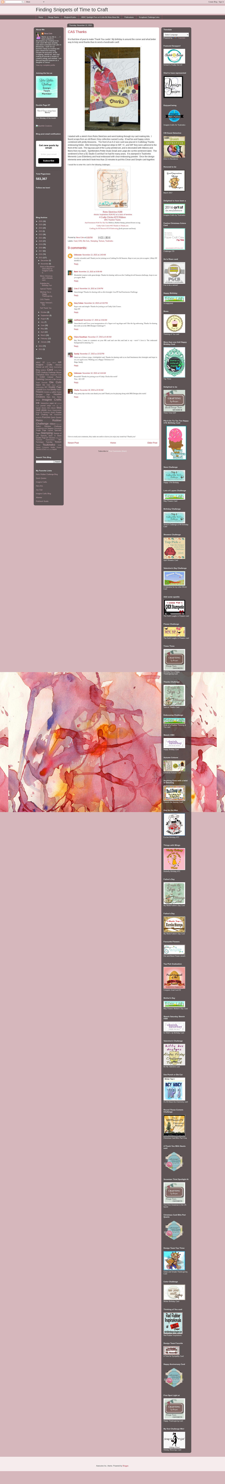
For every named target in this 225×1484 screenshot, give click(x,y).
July (42, 322)
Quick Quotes (56, 417)
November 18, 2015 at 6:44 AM (94, 373)
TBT (59, 440)
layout (38, 408)
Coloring (40, 379)
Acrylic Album (51, 362)
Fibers (59, 390)
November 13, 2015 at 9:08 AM (90, 272)
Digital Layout (56, 385)
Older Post (152, 443)
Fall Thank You (45, 308)
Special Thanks (46, 289)
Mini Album (51, 408)
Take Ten (58, 438)
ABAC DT (40, 362)
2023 (41, 231)
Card (75, 241)
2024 (41, 228)
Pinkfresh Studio (49, 412)
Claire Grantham (80, 337)
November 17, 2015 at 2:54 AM (95, 320)
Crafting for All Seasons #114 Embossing (103, 228)
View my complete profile (45, 65)
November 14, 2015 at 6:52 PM (96, 303)
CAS (80, 241)
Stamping (94, 241)
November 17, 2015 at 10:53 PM (92, 354)
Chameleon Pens (42, 375)
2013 (41, 349)
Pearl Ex (39, 412)
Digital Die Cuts (43, 385)
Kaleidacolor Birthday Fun (46, 284)
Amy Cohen (78, 303)
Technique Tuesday (44, 442)
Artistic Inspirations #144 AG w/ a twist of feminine (113, 215)
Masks (44, 408)
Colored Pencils (54, 377)
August (44, 319)
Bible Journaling (55, 367)
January (44, 342)
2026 (41, 221)
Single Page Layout (44, 430)
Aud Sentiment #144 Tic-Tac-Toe (97, 223)
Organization (56, 410)
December (45, 260)
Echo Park (46, 389)
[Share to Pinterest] (109, 237)
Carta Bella (57, 370)
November (45, 264)
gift (51, 392)
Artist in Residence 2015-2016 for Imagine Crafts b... (47, 270)
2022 (41, 234)
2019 (41, 244)
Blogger (125, 1466)
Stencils (44, 436)
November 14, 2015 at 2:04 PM (91, 288)
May (43, 329)
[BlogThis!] (102, 237)
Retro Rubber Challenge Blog (47, 474)
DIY (46, 387)
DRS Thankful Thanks (112, 220)
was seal (49, 449)
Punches (46, 417)
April (43, 332)
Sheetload (57, 428)
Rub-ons (58, 424)
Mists (59, 408)
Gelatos (46, 392)
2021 (41, 238)
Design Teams (53, 17)
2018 (41, 248)
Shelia (76, 390)
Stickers (52, 438)
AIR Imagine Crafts (48, 363)
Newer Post (73, 443)
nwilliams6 (78, 320)
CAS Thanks (45, 299)
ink (38, 402)
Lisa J (76, 288)
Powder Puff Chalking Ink (48, 413)
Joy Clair (39, 490)
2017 (41, 251)
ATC (46, 367)
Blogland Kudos (70, 17)
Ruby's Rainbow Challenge (48, 426)
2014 (41, 346)
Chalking (44, 372)
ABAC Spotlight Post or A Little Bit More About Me (100, 17)
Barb (76, 272)
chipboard (53, 375)
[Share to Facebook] (106, 237)
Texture (101, 241)
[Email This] (99, 237)
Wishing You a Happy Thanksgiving (46, 294)
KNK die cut (56, 405)
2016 (41, 254)
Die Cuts (86, 241)
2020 (41, 241)
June (43, 325)
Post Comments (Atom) (118, 451)
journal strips (45, 406)
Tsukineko (109, 241)
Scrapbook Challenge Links (149, 17)
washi (54, 449)
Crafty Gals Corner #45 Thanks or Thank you (112, 226)
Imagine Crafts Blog (43, 494)
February (44, 338)
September (45, 315)
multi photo (41, 410)
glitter (54, 392)
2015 (41, 258)
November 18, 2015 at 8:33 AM (91, 390)
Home (41, 17)
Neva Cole (48, 34)
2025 (41, 225)
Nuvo (49, 410)
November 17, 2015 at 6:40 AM (99, 337)
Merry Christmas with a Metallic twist (46, 278)
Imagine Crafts (51, 399)
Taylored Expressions (45, 440)
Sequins (51, 428)
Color (42, 377)
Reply (76, 264)
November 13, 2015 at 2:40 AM (94, 255)
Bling (38, 370)
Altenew (58, 365)
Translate (181, 38)
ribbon (53, 424)
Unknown (78, 255)
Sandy (76, 354)
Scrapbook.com (41, 428)
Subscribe (48, 161)
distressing (40, 387)
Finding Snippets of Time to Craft (72, 9)
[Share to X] (104, 237)
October (44, 312)
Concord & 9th (50, 379)
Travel (38, 445)
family (53, 389)
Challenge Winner (54, 372)
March (43, 335)
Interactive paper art (49, 403)
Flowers (39, 392)
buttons (43, 370)
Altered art (40, 367)
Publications (129, 17)
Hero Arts (51, 397)
